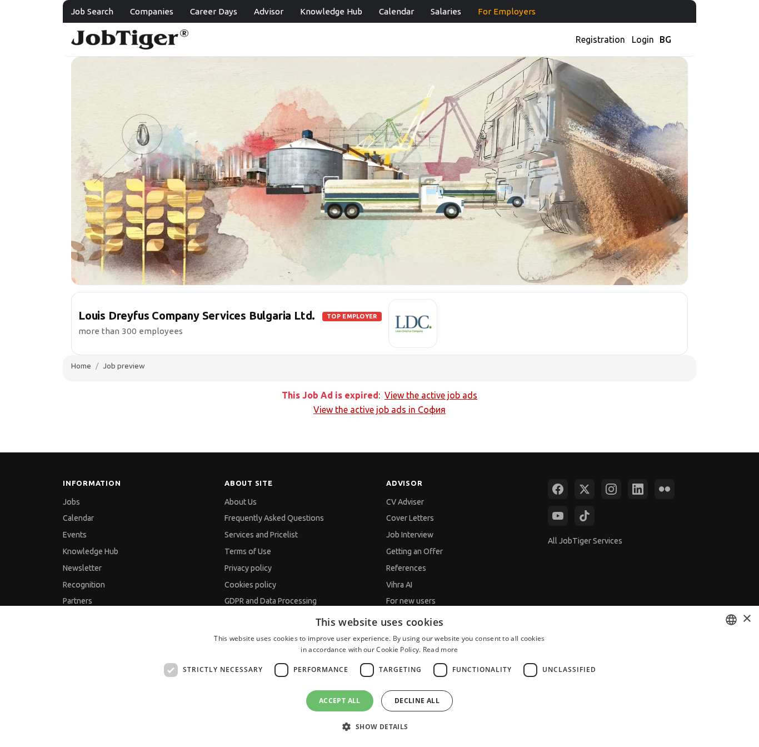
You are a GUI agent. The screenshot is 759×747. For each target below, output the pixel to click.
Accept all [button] (340, 700)
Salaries (446, 11)
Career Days (213, 11)
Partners (77, 600)
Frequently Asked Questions (274, 518)
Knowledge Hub (331, 11)
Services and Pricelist (261, 534)
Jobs (71, 501)
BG (665, 39)
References (406, 568)
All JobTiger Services (585, 540)
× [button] (746, 619)
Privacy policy (248, 568)
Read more (440, 649)
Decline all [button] (417, 700)
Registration (600, 39)
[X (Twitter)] (585, 489)
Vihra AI (399, 584)
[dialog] (379, 676)
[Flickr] (665, 489)
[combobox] (731, 619)
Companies (151, 11)
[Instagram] (611, 489)
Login (643, 39)
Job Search (92, 11)
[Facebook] (558, 489)
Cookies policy (250, 584)
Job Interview (409, 534)
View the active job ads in (379, 410)
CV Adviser (405, 501)
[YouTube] (558, 516)
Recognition (84, 584)
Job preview (124, 365)
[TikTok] (585, 516)
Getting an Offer (414, 551)
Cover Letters (410, 518)
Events (75, 534)
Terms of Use (247, 551)
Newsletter (82, 568)
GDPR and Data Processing (270, 600)
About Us (240, 501)
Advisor (268, 11)
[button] (379, 727)
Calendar (396, 11)
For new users (411, 600)
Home (81, 365)
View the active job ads (431, 395)
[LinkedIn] (638, 489)
